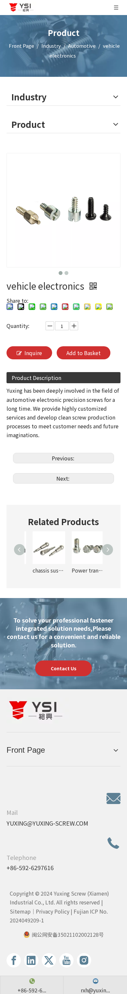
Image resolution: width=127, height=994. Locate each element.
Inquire (33, 353)
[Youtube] (66, 960)
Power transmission (83, 570)
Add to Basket (83, 353)
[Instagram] (84, 960)
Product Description (36, 378)
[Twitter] (49, 960)
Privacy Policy (52, 911)
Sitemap (20, 911)
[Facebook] (14, 960)
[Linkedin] (31, 960)
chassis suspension (44, 570)
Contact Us (64, 668)
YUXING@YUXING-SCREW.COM (47, 823)
